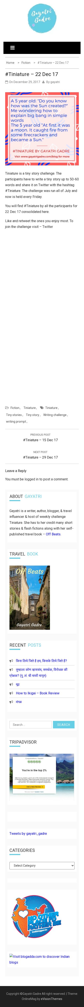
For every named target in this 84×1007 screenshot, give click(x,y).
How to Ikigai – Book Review (37, 693)
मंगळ (19, 702)
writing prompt (16, 421)
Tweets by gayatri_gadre (28, 834)
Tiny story (32, 415)
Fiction (15, 408)
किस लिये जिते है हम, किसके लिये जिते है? (41, 661)
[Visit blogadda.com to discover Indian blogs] (42, 962)
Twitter (47, 227)
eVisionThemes (51, 999)
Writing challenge (55, 415)
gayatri (55, 82)
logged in (32, 479)
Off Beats (53, 534)
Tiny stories (14, 415)
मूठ (18, 684)
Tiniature (29, 408)
